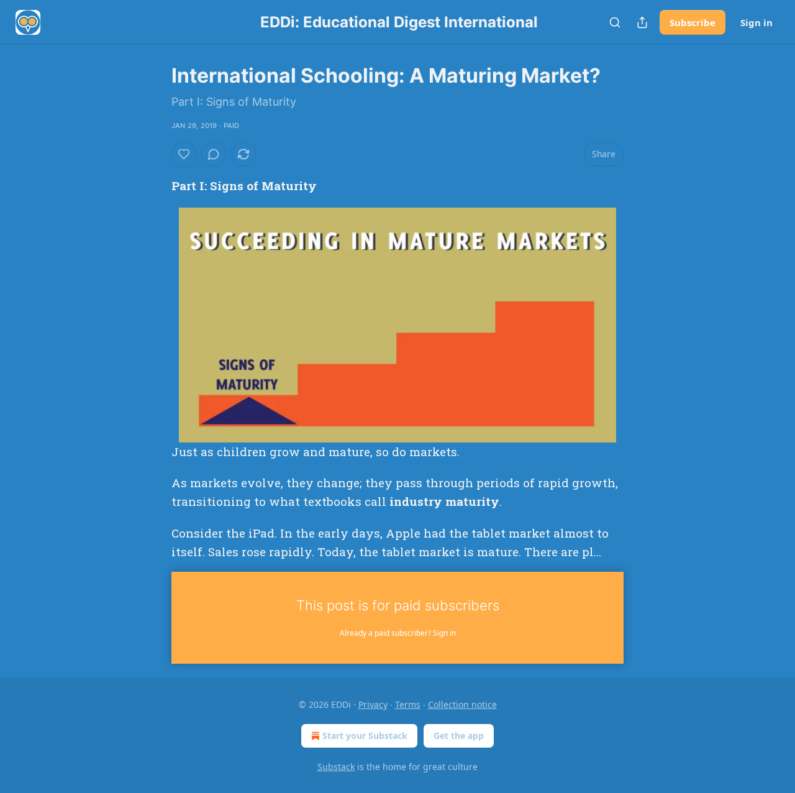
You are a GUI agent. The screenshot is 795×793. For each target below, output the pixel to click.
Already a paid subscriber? (398, 633)
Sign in (756, 22)
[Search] (614, 22)
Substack (336, 766)
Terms (407, 704)
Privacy (373, 704)
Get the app (459, 735)
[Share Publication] (642, 22)
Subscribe (693, 22)
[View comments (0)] (213, 154)
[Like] (183, 154)
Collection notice (462, 704)
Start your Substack (364, 735)
